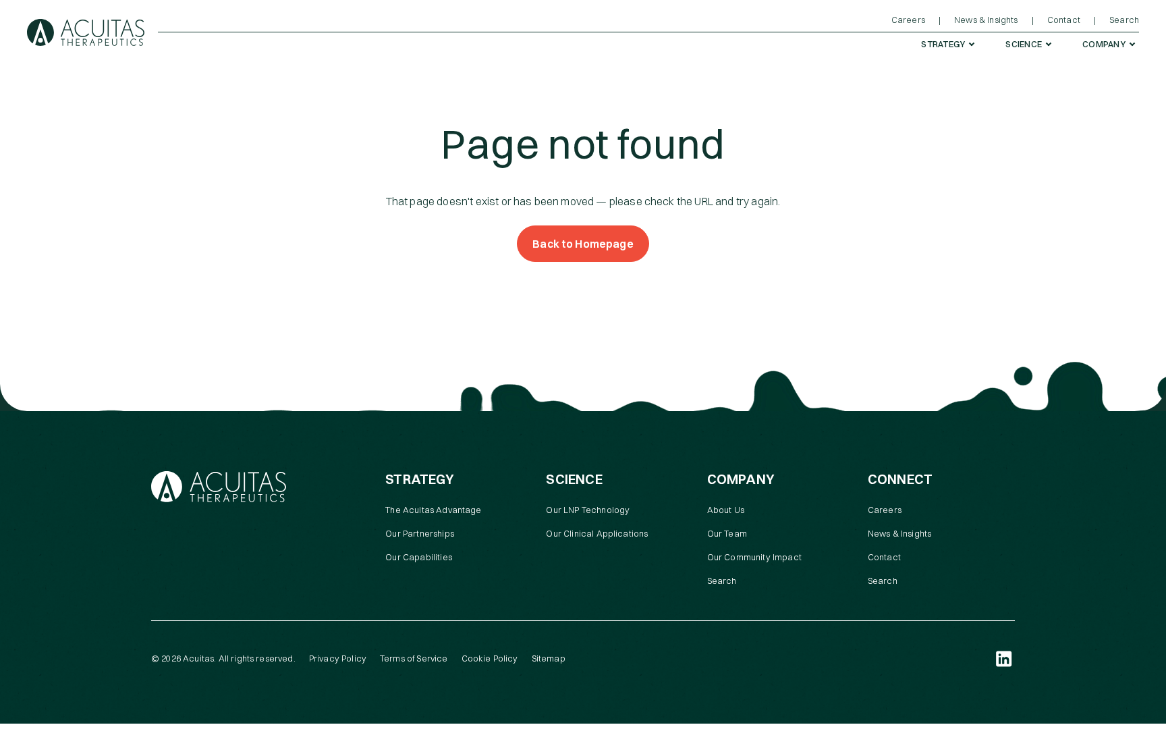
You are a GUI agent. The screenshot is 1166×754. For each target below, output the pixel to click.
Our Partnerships (419, 533)
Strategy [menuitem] (943, 43)
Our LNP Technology (588, 509)
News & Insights (899, 533)
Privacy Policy (337, 658)
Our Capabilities (418, 556)
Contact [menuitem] (1063, 19)
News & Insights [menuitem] (986, 19)
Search (722, 580)
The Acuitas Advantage (433, 509)
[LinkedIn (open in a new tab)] (1004, 659)
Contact (884, 556)
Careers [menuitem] (908, 19)
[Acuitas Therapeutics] (85, 32)
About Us (725, 509)
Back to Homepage (583, 243)
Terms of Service (414, 658)
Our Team (727, 533)
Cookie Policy (490, 658)
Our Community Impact (754, 556)
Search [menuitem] (1124, 19)
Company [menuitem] (1104, 43)
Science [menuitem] (1023, 43)
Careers (884, 509)
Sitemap (548, 658)
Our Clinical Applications (597, 533)
